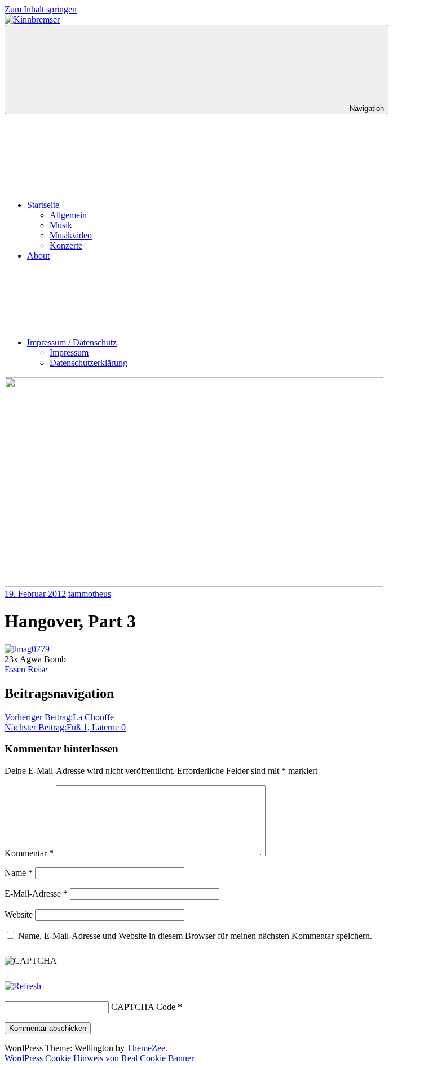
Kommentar (29, 853)
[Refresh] (23, 986)
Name (19, 873)
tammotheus (89, 594)
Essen (15, 669)
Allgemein (68, 215)
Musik (61, 225)
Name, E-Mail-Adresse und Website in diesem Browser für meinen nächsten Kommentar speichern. (195, 936)
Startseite (43, 205)
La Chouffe (59, 717)
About (38, 255)
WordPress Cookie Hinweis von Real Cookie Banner (99, 1058)
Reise (37, 669)
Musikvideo (71, 235)
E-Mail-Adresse (36, 893)
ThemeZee (146, 1048)
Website (19, 914)
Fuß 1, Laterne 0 (65, 727)
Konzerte (66, 245)
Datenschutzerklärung (88, 362)
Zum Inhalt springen (41, 9)
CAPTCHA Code (143, 1007)
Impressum (69, 352)
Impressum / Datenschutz (72, 342)
